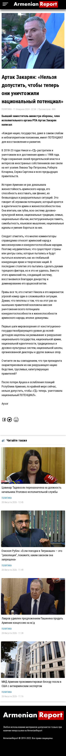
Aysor (5, 403)
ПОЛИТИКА (7, 498)
